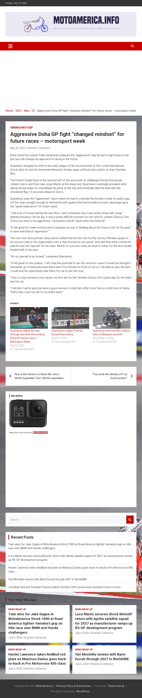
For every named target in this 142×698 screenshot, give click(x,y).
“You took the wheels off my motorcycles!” (109, 376)
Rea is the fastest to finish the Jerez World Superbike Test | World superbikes (39, 376)
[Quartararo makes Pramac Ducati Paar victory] (70, 318)
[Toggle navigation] (10, 46)
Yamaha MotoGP (21, 127)
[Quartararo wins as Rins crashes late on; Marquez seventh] (112, 318)
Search (130, 520)
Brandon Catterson (39, 147)
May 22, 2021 (18, 147)
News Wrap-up (17, 609)
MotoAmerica (44, 686)
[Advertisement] (71, 78)
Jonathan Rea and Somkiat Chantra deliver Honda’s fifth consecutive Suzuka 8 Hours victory (64, 587)
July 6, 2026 (15, 668)
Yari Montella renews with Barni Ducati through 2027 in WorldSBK (47, 579)
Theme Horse (116, 686)
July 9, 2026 (15, 637)
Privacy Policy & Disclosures (73, 686)
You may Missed (22, 600)
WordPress (83, 691)
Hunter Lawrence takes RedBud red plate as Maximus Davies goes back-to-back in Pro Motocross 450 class (37, 659)
